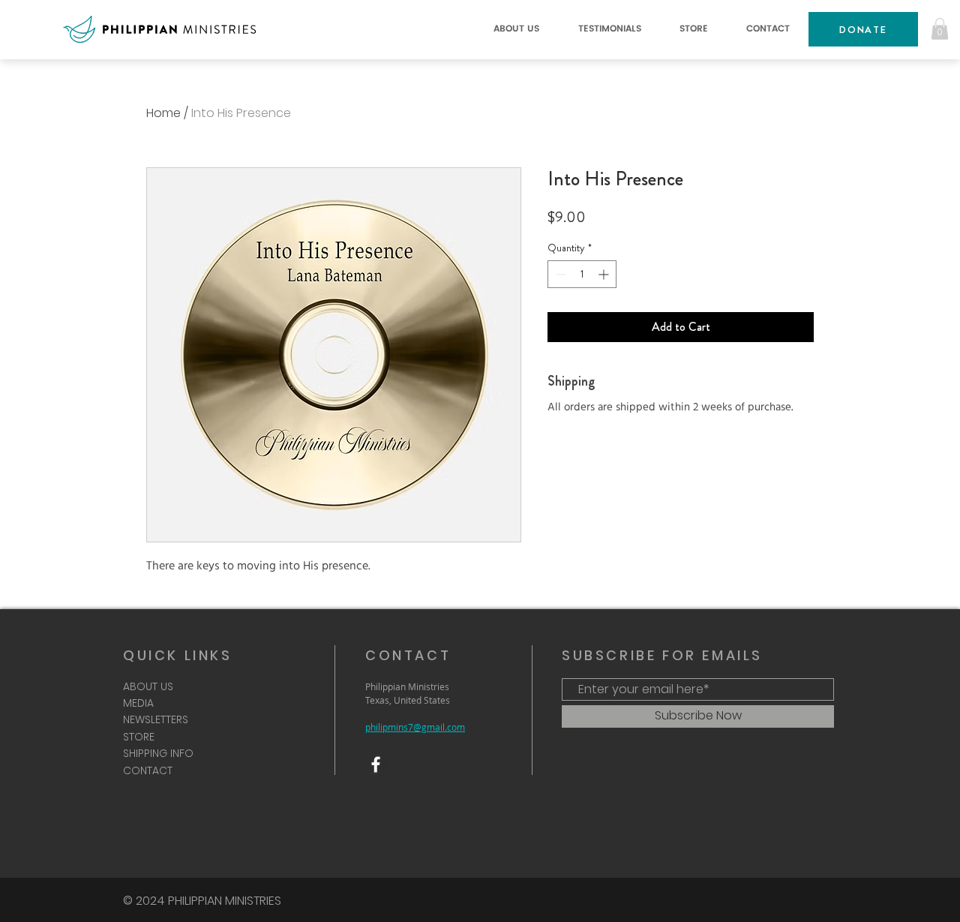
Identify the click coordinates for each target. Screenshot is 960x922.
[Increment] (605, 274)
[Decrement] (559, 274)
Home (163, 113)
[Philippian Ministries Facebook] (375, 764)
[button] (516, 29)
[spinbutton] (582, 274)
